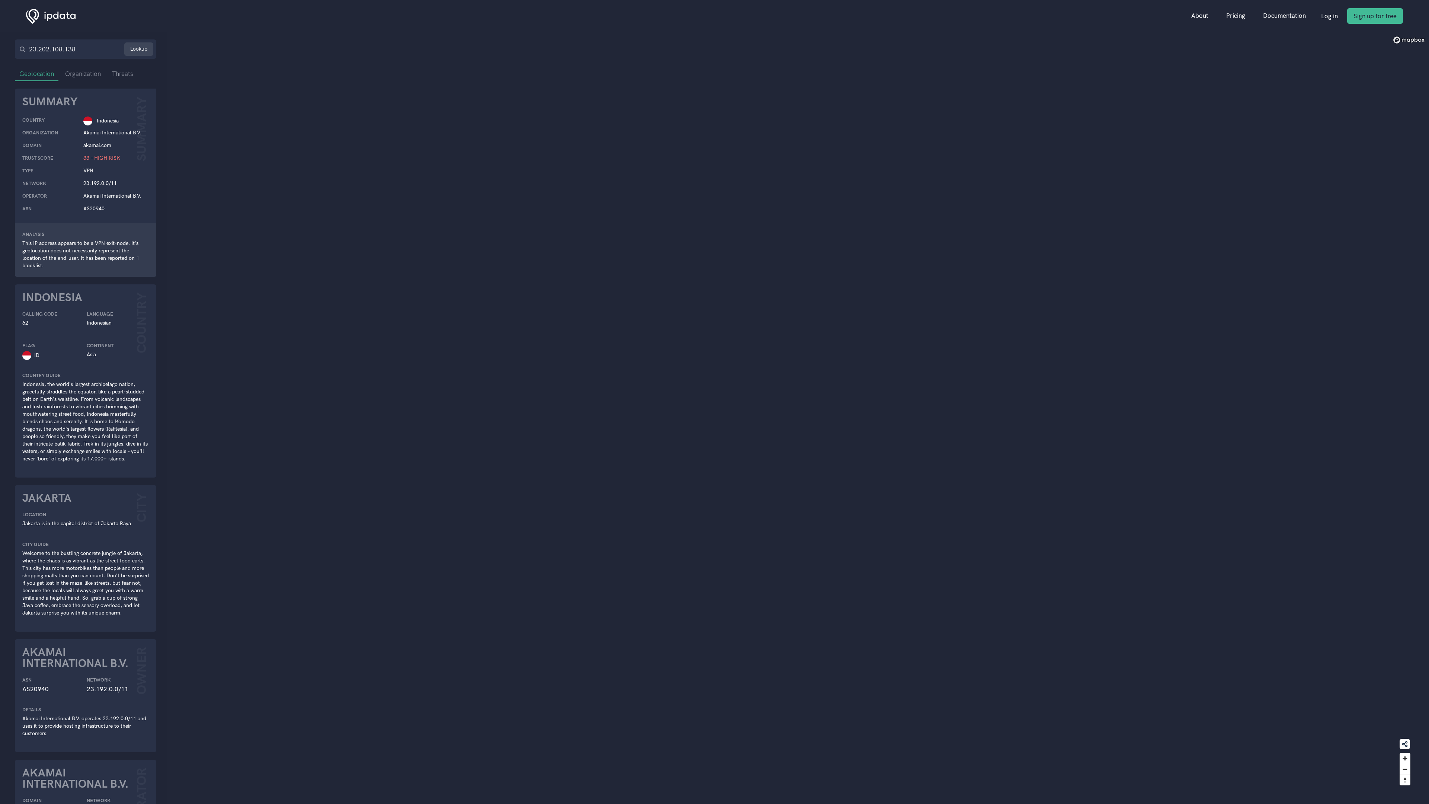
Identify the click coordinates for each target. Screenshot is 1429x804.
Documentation (1284, 15)
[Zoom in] (1405, 758)
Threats (122, 73)
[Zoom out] (1405, 769)
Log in (1329, 16)
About (1199, 15)
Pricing (1235, 15)
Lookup (138, 49)
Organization (83, 73)
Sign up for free (1375, 16)
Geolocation (36, 73)
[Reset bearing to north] (1405, 780)
